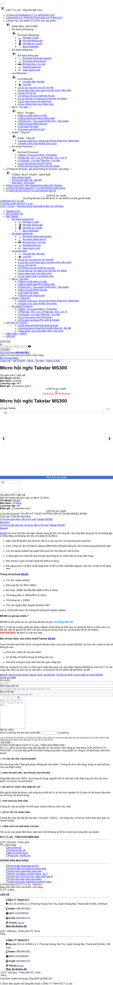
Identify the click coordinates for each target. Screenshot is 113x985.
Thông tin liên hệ (47, 190)
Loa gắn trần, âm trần (34, 81)
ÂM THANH (12, 216)
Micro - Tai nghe (20, 107)
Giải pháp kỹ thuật (21, 177)
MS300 (16, 500)
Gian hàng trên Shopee (50, 185)
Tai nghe (33, 126)
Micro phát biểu (31, 46)
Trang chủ (5, 360)
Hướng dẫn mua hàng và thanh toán (27, 868)
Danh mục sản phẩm (45, 20)
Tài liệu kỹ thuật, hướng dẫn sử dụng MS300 (79, 675)
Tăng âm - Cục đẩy (50, 160)
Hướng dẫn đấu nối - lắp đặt (26, 180)
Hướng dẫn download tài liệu (23, 866)
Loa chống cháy (45, 104)
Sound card (39, 129)
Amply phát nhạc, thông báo (64, 141)
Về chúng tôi (14, 847)
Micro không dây (46, 118)
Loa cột (32, 93)
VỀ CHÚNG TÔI (14, 214)
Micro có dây (40, 115)
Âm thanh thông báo (22, 50)
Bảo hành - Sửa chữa (23, 182)
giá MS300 (49, 675)
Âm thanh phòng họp (23, 29)
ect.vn (20, 922)
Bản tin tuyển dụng (18, 853)
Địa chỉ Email (7, 691)
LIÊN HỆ (10, 336)
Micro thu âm (40, 124)
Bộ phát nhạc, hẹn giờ (34, 64)
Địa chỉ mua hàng (9, 358)
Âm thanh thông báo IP (34, 61)
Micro (14, 566)
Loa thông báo (19, 73)
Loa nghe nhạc (44, 101)
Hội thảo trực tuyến (32, 43)
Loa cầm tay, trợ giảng (55, 98)
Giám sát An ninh (31, 70)
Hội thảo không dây (33, 40)
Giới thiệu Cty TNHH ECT (49, 17)
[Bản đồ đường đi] (16, 926)
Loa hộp (27, 84)
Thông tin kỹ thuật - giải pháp (53, 169)
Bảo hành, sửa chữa (52, 331)
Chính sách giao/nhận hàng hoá (25, 871)
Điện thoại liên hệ (9, 686)
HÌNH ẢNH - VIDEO (16, 333)
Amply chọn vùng (48, 143)
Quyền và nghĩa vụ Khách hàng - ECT (28, 874)
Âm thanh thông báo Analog (37, 58)
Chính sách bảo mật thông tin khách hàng (29, 882)
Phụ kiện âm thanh (50, 166)
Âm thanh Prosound (22, 146)
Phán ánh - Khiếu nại (19, 855)
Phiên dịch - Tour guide (57, 121)
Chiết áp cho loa (46, 95)
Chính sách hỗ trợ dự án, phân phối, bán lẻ (30, 876)
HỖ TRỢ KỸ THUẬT (17, 323)
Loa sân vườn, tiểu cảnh (58, 90)
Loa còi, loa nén (45, 87)
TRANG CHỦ (48, 15)
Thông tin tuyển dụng (54, 188)
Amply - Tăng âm (21, 132)
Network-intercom (32, 67)
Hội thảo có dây (31, 37)
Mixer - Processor (48, 155)
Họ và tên (5, 680)
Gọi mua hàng (15, 352)
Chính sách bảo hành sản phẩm (24, 879)
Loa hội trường (44, 163)
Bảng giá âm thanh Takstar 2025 (25, 675)
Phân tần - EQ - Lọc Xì (55, 157)
